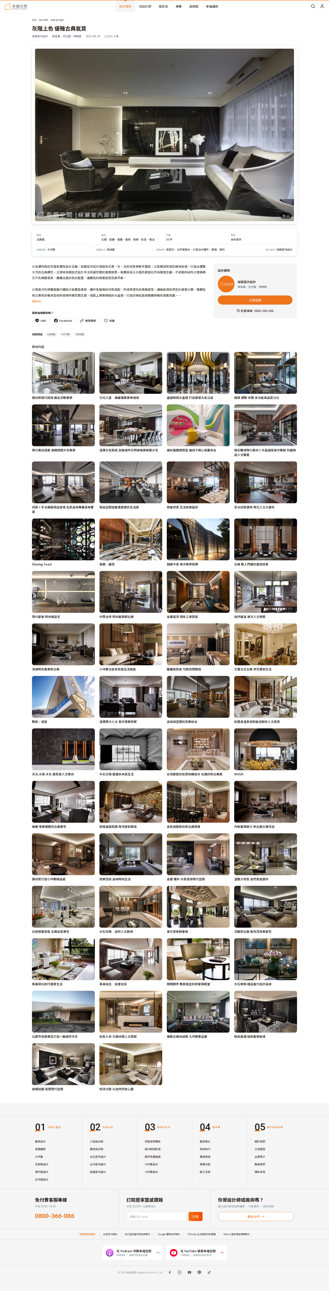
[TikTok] (209, 1272)
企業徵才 (260, 1156)
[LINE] (199, 1272)
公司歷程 (260, 1149)
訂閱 (195, 1216)
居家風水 (205, 1141)
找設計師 (145, 6)
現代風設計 (41, 1172)
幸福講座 (212, 6)
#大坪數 (65, 334)
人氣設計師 (96, 1141)
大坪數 (39, 1156)
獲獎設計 (40, 1141)
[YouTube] (189, 1272)
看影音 (163, 6)
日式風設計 (41, 1179)
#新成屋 (80, 334)
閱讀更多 (36, 301)
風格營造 (205, 1156)
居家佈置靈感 (153, 1156)
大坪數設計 (151, 1164)
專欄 (179, 6)
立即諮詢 (255, 300)
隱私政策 (260, 1172)
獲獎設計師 (96, 1149)
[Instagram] (179, 1272)
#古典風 (51, 334)
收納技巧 (205, 1149)
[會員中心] (322, 6)
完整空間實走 (153, 1141)
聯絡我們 (260, 1164)
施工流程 (205, 1172)
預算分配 (205, 1164)
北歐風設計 (41, 1164)
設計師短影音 (153, 1149)
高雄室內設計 (98, 1172)
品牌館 (193, 6)
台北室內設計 (98, 1156)
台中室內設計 (98, 1164)
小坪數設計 (151, 1172)
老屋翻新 (40, 1149)
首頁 (34, 19)
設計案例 (125, 6)
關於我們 (260, 1141)
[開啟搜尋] (313, 6)
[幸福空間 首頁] (16, 6)
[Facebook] (170, 1272)
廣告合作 (254, 1216)
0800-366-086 (54, 1216)
